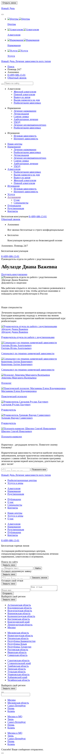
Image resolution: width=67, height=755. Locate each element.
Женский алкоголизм (25, 91)
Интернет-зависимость (26, 138)
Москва (11, 627)
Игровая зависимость (25, 135)
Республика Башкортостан (21, 641)
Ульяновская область (18, 674)
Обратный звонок (16, 77)
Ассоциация (14, 197)
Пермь (10, 708)
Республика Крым (17, 644)
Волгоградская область (19, 610)
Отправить (7, 593)
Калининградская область (21, 616)
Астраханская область (19, 605)
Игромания (13, 186)
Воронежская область (18, 613)
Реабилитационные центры (22, 480)
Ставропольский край (19, 663)
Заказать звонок (39, 577)
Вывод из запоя (22, 97)
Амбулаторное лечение (26, 119)
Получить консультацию (14, 274)
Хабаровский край (17, 677)
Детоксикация (21, 113)
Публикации (14, 205)
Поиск (10, 66)
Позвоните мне (39, 469)
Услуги (11, 194)
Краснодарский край (18, 622)
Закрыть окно (8, 565)
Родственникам (15, 208)
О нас (17, 200)
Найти (38, 568)
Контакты (12, 211)
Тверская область (16, 669)
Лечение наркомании (25, 111)
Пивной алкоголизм (24, 94)
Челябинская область (18, 680)
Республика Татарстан (19, 646)
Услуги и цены (15, 483)
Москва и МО (14, 716)
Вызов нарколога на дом (27, 100)
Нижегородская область (20, 635)
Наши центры (14, 144)
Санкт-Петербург (16, 705)
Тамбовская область (18, 666)
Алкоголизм (13, 169)
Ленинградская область (19, 624)
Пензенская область (18, 638)
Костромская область (18, 619)
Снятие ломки (21, 116)
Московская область (18, 632)
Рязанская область (16, 652)
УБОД (17, 122)
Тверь (10, 719)
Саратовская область (18, 660)
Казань (11, 711)
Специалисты (21, 202)
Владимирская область (19, 607)
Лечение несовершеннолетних (30, 125)
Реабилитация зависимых (27, 102)
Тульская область (16, 671)
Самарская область (17, 655)
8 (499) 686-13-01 (16, 75)
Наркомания (14, 146)
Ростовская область (17, 649)
